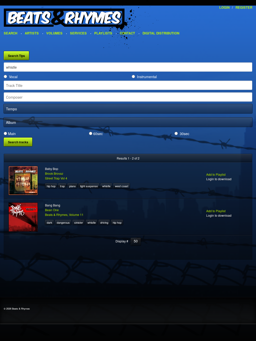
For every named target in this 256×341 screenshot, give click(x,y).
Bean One (52, 210)
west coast (121, 186)
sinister (78, 222)
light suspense (89, 186)
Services (78, 33)
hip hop (51, 186)
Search (10, 33)
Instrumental (147, 76)
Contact (127, 33)
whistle (106, 186)
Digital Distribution (160, 33)
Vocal (13, 76)
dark (49, 222)
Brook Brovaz (54, 173)
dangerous (63, 222)
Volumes (54, 33)
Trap (62, 186)
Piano (72, 186)
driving (104, 222)
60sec (98, 133)
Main (12, 133)
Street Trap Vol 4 (56, 178)
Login (224, 7)
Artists (32, 33)
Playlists (103, 33)
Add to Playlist (216, 174)
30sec (184, 133)
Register (244, 7)
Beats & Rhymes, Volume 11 (64, 214)
